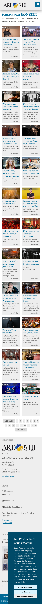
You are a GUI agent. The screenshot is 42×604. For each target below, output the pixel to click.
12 (21, 425)
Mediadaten (9, 491)
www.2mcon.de (8, 476)
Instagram (7, 520)
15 (32, 425)
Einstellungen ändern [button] (25, 596)
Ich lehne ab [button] (26, 592)
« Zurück (9, 421)
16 (36, 425)
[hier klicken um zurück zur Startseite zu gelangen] (15, 5)
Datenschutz (8, 596)
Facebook (7, 522)
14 (29, 425)
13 (25, 425)
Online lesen (9, 501)
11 (18, 425)
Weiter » (21, 430)
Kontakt (7, 494)
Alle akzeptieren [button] (26, 587)
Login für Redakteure (13, 507)
